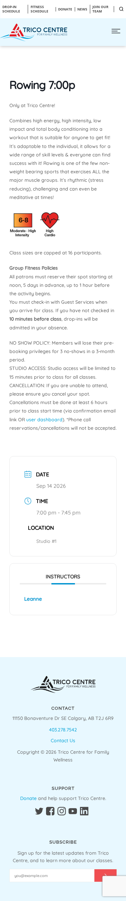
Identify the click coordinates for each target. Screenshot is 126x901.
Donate (28, 798)
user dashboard (44, 420)
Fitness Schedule (39, 9)
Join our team (100, 9)
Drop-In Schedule (11, 9)
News (82, 9)
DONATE (65, 9)
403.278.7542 (63, 730)
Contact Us (63, 740)
